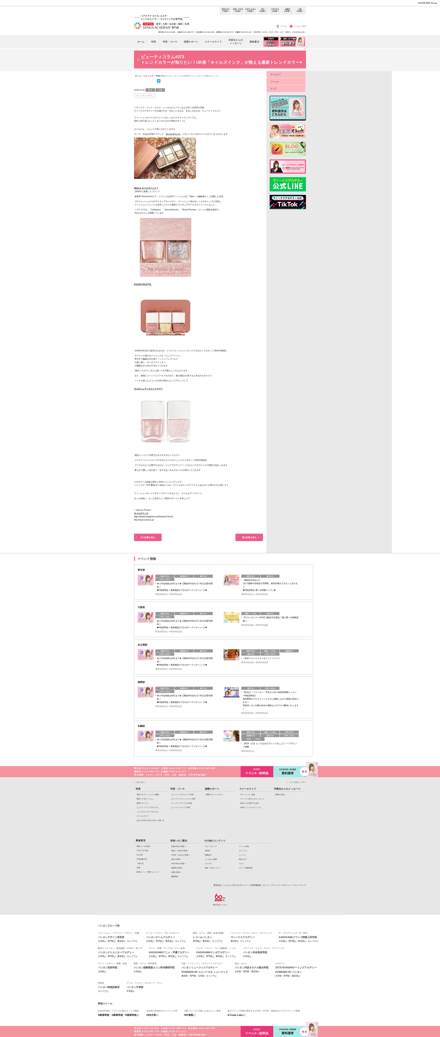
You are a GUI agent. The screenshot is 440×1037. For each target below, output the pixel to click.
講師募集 (174, 876)
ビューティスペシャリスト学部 (183, 799)
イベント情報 (244, 846)
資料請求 (289, 771)
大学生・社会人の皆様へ (250, 11)
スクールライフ (143, 816)
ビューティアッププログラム (148, 807)
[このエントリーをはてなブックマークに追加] (158, 82)
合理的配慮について (259, 885)
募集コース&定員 (143, 846)
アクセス (283, 26)
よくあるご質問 (300, 26)
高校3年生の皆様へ (225, 11)
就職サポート (212, 788)
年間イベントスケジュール (250, 807)
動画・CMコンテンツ (213, 868)
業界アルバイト (143, 803)
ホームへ (141, 782)
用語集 (207, 851)
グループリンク (211, 846)
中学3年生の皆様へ (275, 11)
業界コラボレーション (145, 799)
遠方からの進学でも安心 (249, 803)
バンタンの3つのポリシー (236, 885)
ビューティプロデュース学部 (182, 794)
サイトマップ (300, 885)
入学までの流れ (143, 850)
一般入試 (140, 863)
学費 (138, 868)
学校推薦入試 (142, 859)
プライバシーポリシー (281, 885)
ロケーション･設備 (247, 794)
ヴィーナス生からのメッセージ (252, 799)
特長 (138, 788)
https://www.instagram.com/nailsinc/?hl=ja (153, 516)
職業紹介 (208, 855)
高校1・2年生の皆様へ (238, 11)
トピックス (243, 851)
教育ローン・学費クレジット (148, 872)
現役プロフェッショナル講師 (148, 794)
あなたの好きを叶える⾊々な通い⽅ (150, 820)
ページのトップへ (297, 782)
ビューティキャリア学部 (180, 807)
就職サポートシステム (214, 794)
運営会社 (217, 885)
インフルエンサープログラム (148, 812)
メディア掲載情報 (245, 868)
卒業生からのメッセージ (287, 788)
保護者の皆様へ (287, 11)
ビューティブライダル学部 (181, 803)
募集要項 (140, 840)
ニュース (242, 855)
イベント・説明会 (257, 771)
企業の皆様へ (300, 11)
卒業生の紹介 (280, 794)
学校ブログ (243, 859)
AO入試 (140, 855)
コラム (241, 864)
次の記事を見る (148, 537)
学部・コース (177, 788)
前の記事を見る (249, 537)
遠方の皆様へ (263, 11)
